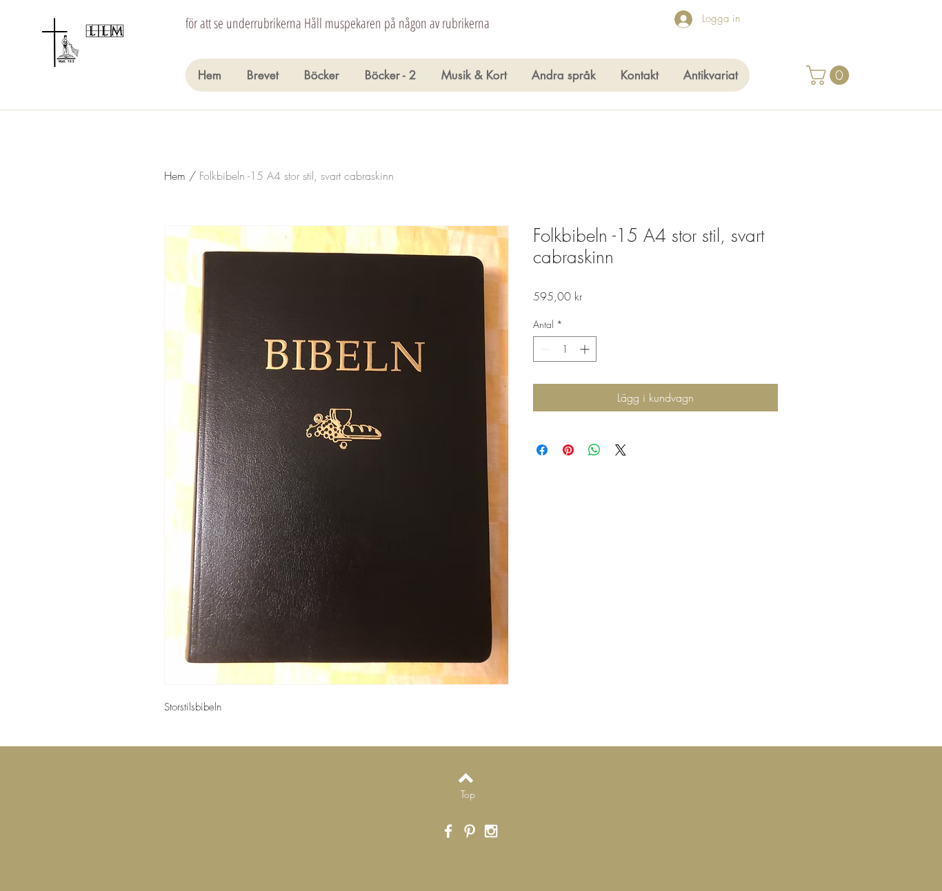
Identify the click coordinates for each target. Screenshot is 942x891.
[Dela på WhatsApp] (594, 450)
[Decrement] (543, 349)
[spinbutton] (564, 349)
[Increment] (585, 349)
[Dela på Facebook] (542, 450)
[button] (830, 75)
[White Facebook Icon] (448, 831)
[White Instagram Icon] (491, 831)
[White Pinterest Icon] (470, 831)
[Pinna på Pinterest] (568, 450)
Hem (175, 175)
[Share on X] (620, 450)
